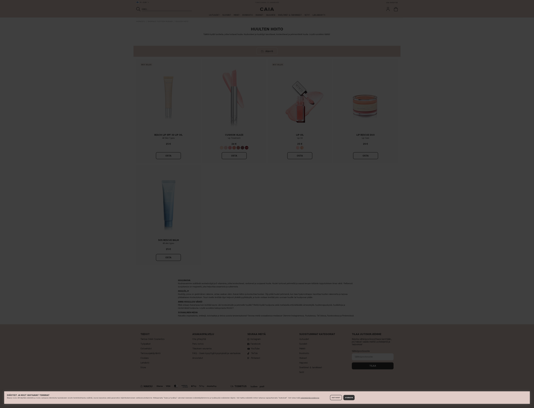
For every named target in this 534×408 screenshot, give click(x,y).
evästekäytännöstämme (310, 398)
